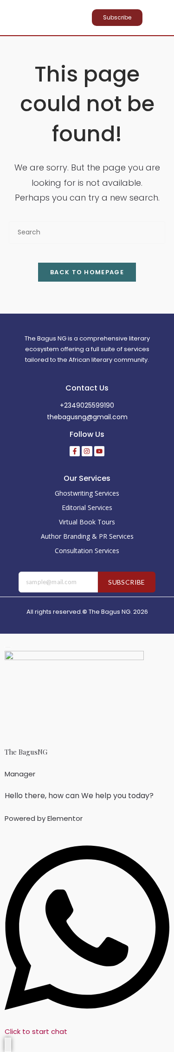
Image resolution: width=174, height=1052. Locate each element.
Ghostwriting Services (87, 493)
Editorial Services (87, 507)
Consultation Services (87, 550)
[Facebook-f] (75, 451)
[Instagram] (87, 451)
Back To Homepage (87, 272)
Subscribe (126, 582)
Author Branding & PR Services (87, 536)
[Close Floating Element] (8, 647)
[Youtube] (99, 451)
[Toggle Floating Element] (8, 1045)
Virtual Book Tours (87, 521)
